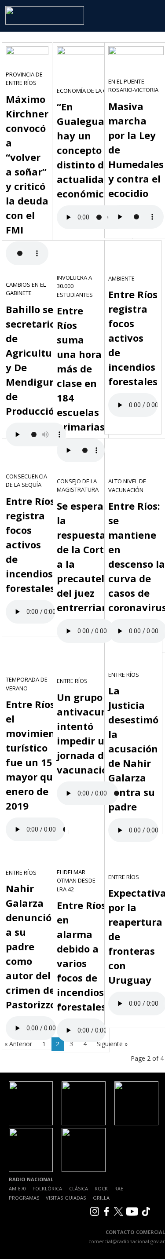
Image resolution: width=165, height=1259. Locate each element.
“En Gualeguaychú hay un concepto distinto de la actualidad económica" (92, 150)
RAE (118, 1188)
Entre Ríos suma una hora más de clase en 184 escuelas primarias (81, 368)
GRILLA (101, 1197)
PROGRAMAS (24, 1197)
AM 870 (17, 1188)
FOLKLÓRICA (47, 1188)
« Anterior (18, 1044)
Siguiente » (112, 1044)
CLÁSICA (78, 1188)
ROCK (101, 1188)
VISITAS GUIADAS (66, 1197)
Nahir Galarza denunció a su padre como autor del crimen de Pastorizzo (31, 946)
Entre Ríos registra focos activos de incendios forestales (133, 338)
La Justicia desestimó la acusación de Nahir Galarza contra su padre (133, 748)
